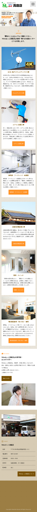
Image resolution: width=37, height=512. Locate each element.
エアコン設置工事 (18, 143)
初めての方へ (6, 378)
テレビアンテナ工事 (18, 93)
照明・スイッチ (18, 290)
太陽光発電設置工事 (18, 243)
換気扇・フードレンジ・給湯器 (18, 192)
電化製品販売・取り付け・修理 (18, 340)
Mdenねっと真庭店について (26, 474)
